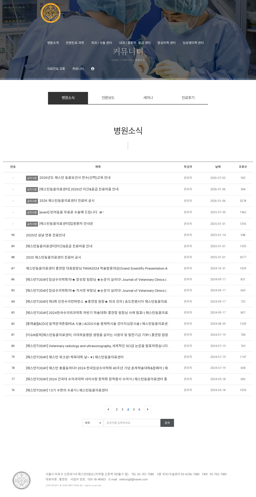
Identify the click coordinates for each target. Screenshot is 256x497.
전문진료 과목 (75, 43)
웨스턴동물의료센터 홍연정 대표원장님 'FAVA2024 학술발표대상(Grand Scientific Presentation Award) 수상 (104, 268)
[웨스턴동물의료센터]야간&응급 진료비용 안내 (59, 246)
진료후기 (188, 98)
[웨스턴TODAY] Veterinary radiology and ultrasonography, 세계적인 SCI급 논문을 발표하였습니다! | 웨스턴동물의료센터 (113, 346)
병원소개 (53, 43)
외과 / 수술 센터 (101, 43)
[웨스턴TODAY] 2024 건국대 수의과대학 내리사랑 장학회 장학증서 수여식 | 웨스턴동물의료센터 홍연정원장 (103, 379)
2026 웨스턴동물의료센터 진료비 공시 (67, 201)
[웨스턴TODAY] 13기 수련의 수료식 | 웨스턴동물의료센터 (67, 390)
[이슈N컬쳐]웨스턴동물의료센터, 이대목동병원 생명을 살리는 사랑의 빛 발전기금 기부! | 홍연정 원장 (97, 335)
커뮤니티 (78, 69)
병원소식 (68, 98)
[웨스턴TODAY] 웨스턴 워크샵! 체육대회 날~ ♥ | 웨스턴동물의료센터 (75, 357)
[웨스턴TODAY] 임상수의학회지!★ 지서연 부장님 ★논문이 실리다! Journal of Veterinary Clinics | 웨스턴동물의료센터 (111, 291)
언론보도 (108, 98)
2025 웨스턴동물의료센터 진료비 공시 (53, 257)
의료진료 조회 (56, 69)
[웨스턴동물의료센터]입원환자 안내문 (66, 224)
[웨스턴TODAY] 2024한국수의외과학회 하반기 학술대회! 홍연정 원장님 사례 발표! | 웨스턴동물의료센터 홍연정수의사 (110, 313)
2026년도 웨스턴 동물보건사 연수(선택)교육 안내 (75, 178)
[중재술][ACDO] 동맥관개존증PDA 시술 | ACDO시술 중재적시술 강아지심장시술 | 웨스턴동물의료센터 (98, 324)
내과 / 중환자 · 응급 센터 (134, 43)
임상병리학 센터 (193, 43)
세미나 (148, 98)
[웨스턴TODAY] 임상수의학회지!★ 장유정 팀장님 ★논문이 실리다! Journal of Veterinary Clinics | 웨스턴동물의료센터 (111, 280)
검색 (167, 422)
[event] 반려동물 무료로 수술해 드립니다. (68, 212)
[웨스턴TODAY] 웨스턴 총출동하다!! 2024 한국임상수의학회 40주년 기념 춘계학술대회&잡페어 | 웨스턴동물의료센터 (109, 368)
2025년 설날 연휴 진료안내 (45, 235)
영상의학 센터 (166, 43)
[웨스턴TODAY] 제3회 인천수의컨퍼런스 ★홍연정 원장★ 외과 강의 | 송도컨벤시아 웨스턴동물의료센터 (100, 302)
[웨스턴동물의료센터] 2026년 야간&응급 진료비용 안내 (79, 189)
